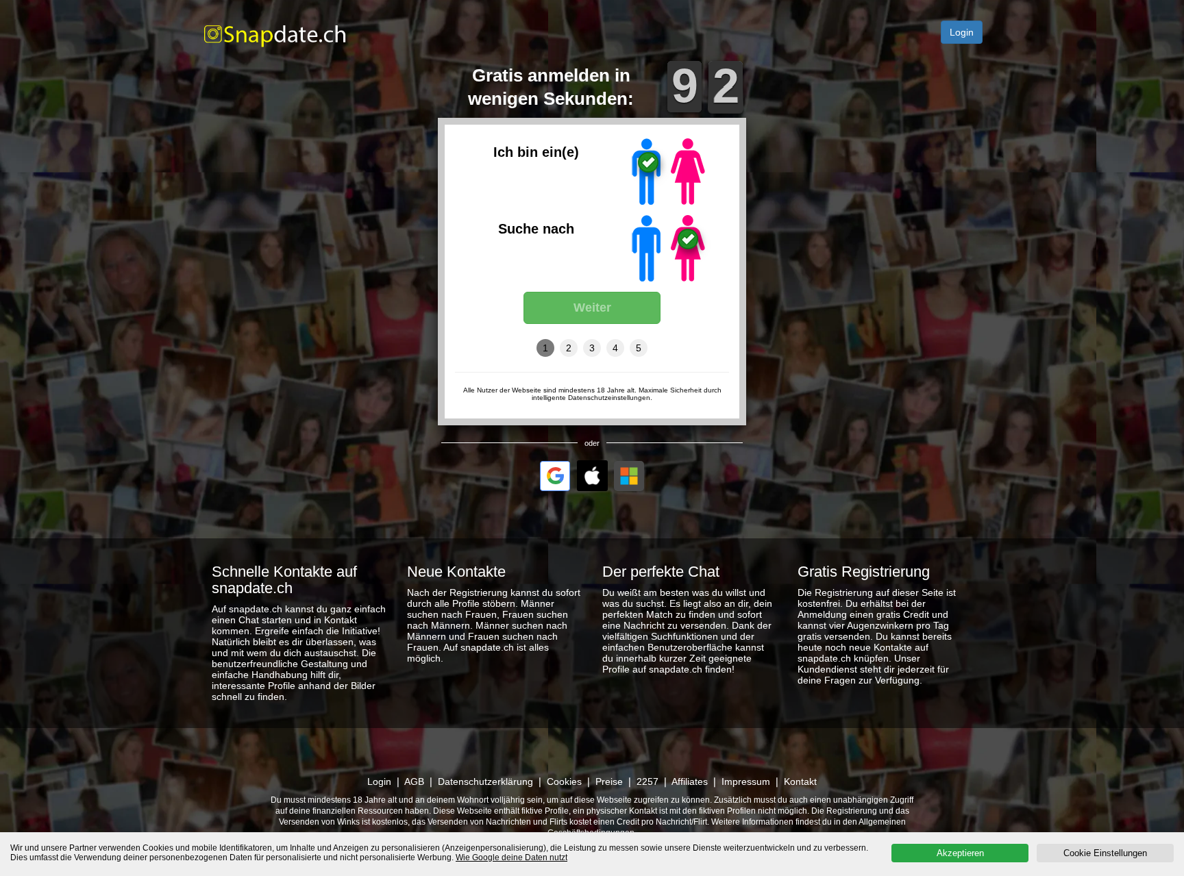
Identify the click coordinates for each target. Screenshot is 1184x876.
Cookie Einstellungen (1105, 853)
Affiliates (689, 781)
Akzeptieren (960, 853)
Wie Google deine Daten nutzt (511, 857)
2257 (647, 781)
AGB (414, 781)
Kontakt (800, 781)
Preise (609, 781)
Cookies (564, 781)
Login (962, 32)
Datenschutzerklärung (485, 781)
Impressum (746, 781)
